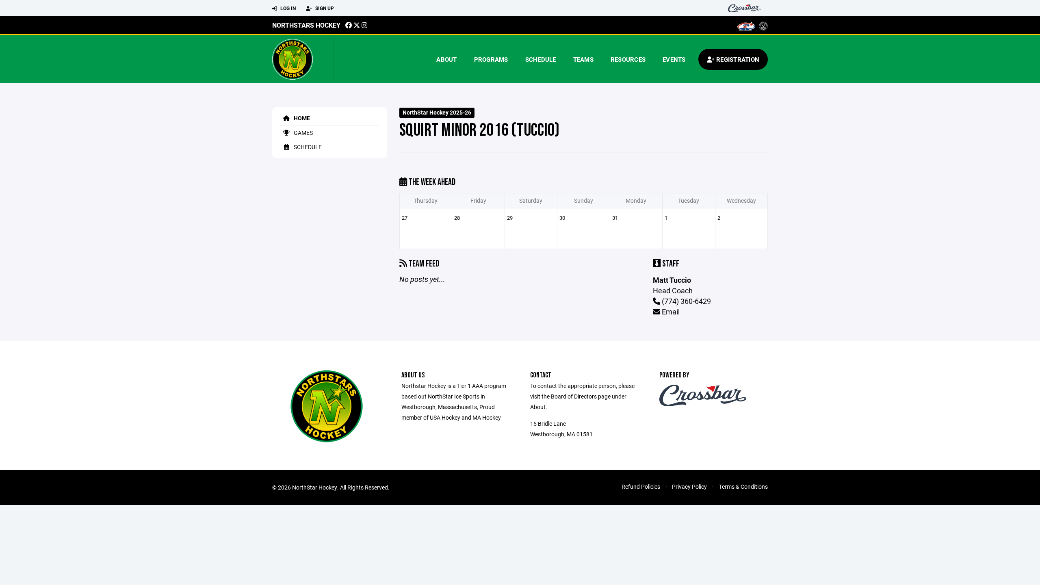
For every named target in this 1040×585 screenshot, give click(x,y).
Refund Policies (641, 486)
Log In (287, 8)
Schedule (540, 59)
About (446, 59)
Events (674, 59)
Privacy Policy (689, 486)
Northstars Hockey (306, 25)
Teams (583, 59)
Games (302, 132)
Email (670, 311)
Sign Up (324, 8)
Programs (491, 59)
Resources (628, 59)
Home (301, 118)
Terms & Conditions (743, 486)
